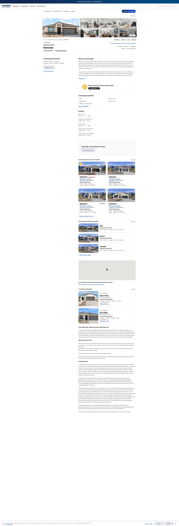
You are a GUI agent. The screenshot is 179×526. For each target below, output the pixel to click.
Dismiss (169, 523)
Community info (47, 11)
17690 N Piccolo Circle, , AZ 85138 (124, 43)
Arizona (49, 39)
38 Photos (116, 39)
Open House (102, 203)
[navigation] (55, 40)
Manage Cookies (148, 523)
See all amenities (83, 106)
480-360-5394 (49, 71)
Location (72, 11)
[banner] (89, 2)
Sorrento (66, 39)
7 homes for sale (104, 304)
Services (32, 6)
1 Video (123, 39)
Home (44, 39)
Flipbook (133, 39)
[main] (89, 270)
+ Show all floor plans (84, 255)
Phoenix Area (55, 39)
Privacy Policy (9, 524)
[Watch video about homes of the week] (83, 86)
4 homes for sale (104, 321)
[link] (61, 27)
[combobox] (167, 6)
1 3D (128, 39)
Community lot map (88, 150)
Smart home (24, 6)
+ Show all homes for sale (85, 216)
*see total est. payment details (87, 179)
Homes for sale (58, 11)
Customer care (41, 6)
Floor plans (66, 11)
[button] (129, 11)
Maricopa (61, 39)
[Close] (175, 523)
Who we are (16, 6)
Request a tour (49, 67)
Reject (158, 523)
